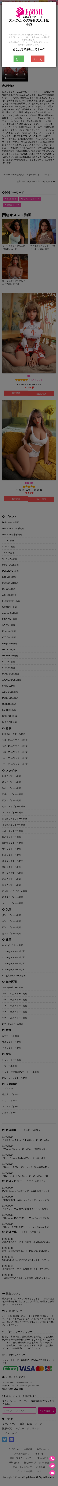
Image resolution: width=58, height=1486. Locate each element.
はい (18, 59)
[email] (52, 1466)
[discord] (52, 1473)
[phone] (52, 1458)
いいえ (38, 59)
